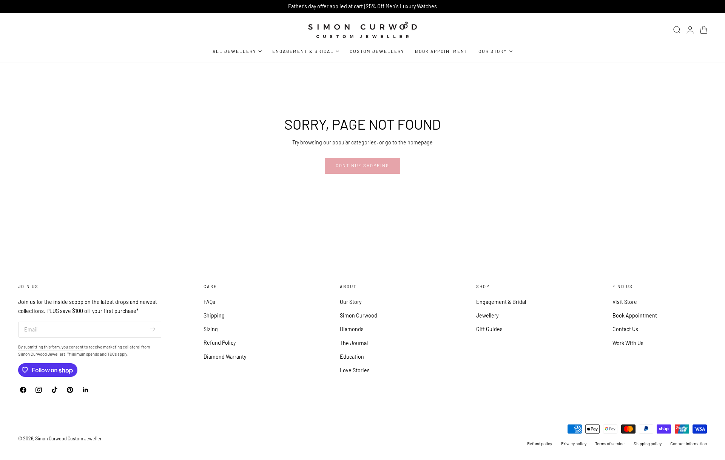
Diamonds (352, 329)
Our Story (350, 302)
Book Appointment (634, 315)
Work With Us (627, 342)
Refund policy (539, 443)
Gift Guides (489, 329)
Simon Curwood (358, 315)
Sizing (211, 329)
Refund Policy (220, 342)
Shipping (214, 315)
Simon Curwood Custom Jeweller (68, 438)
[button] (677, 30)
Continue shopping (362, 165)
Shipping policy (648, 443)
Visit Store (624, 302)
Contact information (688, 443)
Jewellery (487, 315)
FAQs (209, 302)
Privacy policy (573, 443)
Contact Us (625, 329)
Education (352, 356)
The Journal (354, 342)
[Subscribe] (153, 329)
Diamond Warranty (225, 356)
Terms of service (610, 443)
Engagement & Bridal (501, 302)
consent (76, 346)
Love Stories (355, 370)
